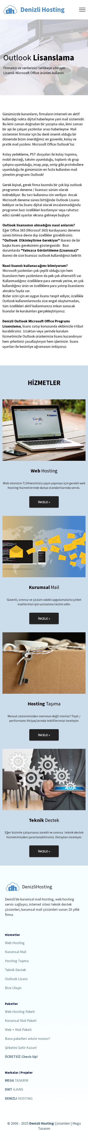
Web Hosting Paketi (20, 1012)
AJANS (14, 1090)
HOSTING (19, 1099)
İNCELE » (44, 502)
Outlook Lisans (16, 979)
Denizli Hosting (42, 9)
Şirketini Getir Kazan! (21, 1048)
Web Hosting (15, 943)
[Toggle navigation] (82, 10)
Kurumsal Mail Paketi (20, 1021)
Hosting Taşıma (17, 961)
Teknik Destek (15, 970)
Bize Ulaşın (13, 988)
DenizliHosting (37, 886)
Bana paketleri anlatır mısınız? (27, 1039)
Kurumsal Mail (15, 952)
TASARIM (16, 1081)
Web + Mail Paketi (18, 1030)
